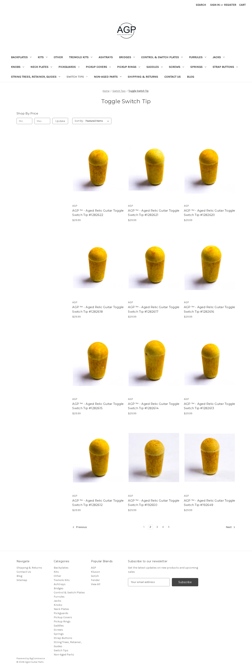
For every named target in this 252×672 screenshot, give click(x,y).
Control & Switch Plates (160, 57)
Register (230, 5)
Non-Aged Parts (106, 76)
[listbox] (98, 121)
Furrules (196, 57)
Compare (96, 167)
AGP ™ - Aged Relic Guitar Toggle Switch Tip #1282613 (209, 406)
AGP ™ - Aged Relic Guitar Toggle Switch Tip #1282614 (153, 406)
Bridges (125, 57)
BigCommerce (37, 658)
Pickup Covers (96, 67)
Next (229, 527)
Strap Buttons (223, 67)
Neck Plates (39, 67)
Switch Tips (75, 76)
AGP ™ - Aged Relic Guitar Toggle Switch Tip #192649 (209, 503)
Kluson (95, 571)
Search (201, 5)
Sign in (215, 5)
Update (60, 121)
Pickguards (67, 67)
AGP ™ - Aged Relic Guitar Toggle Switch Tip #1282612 (98, 503)
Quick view (97, 160)
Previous (81, 527)
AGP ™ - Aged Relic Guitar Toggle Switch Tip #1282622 (98, 213)
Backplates (19, 57)
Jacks (217, 57)
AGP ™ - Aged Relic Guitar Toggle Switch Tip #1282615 (98, 406)
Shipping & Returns (143, 76)
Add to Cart (98, 174)
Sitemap (22, 580)
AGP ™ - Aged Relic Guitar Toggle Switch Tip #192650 (153, 503)
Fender (95, 580)
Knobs (15, 67)
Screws (174, 67)
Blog (190, 76)
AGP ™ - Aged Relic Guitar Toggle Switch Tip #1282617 (153, 309)
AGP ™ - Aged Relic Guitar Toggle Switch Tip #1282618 (98, 309)
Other (58, 57)
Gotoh (95, 576)
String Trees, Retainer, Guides (34, 76)
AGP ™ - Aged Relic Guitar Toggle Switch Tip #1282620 (209, 213)
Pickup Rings (126, 67)
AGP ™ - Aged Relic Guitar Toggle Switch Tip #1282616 (209, 309)
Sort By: (79, 120)
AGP (93, 567)
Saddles (152, 67)
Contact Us (172, 76)
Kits (41, 57)
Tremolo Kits (79, 57)
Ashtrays (106, 57)
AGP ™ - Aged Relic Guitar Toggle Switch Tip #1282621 (153, 213)
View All (95, 584)
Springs (196, 67)
